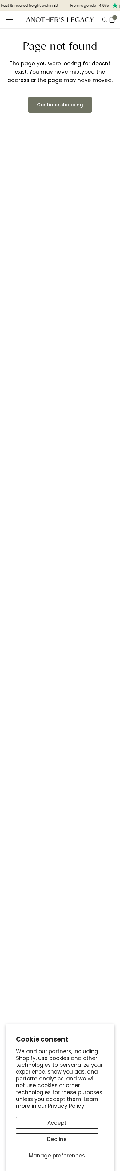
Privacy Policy (66, 1106)
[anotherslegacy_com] (60, 19)
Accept (56, 1123)
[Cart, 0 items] (112, 20)
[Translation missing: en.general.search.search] (105, 20)
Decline (57, 1139)
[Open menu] (10, 20)
